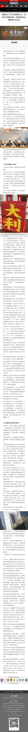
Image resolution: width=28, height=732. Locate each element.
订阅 (21, 6)
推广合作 (16, 691)
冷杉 (11, 6)
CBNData (14, 699)
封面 (7, 6)
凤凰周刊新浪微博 (7, 697)
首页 (2, 6)
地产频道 (14, 9)
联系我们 (21, 691)
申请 (16, 695)
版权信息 (11, 701)
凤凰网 (13, 697)
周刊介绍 (7, 691)
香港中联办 (21, 697)
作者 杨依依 (14, 22)
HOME (8, 9)
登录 (25, 6)
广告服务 (12, 691)
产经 (16, 6)
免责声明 (16, 701)
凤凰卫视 (17, 697)
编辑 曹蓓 (19, 22)
